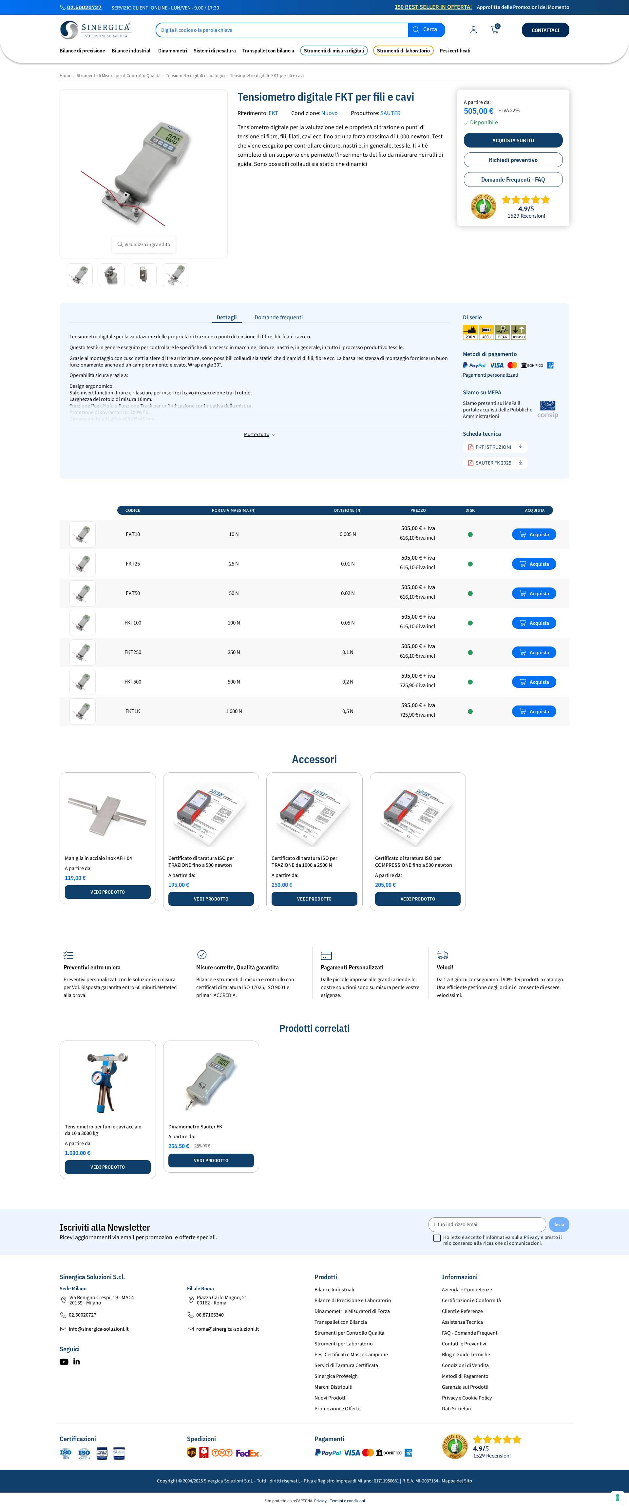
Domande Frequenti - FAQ (513, 179)
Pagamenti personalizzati (490, 375)
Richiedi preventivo (513, 160)
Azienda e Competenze (467, 1289)
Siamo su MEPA (482, 392)
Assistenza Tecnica (462, 1322)
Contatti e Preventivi (464, 1343)
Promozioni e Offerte (337, 1408)
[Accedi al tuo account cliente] (473, 30)
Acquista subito (513, 140)
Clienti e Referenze (462, 1311)
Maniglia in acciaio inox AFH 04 (98, 858)
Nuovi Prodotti (330, 1397)
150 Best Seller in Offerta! (433, 7)
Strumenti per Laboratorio (343, 1343)
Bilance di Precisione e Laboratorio (352, 1300)
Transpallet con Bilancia (340, 1322)
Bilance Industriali (334, 1289)
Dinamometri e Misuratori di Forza (352, 1311)
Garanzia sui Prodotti (465, 1387)
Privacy (532, 1237)
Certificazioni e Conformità (471, 1300)
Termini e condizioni (347, 1501)
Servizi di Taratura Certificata (346, 1365)
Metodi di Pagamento (465, 1376)
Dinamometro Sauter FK (195, 1126)
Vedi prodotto (107, 892)
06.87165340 (210, 1315)
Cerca (430, 30)
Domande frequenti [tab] (279, 317)
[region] (314, 615)
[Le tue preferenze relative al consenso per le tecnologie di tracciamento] (617, 1497)
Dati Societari (456, 1408)
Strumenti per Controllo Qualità (349, 1333)
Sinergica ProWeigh (336, 1376)
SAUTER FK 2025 (493, 463)
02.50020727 (84, 7)
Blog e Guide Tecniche (466, 1354)
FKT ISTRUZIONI (493, 447)
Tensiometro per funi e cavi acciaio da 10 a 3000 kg (103, 1130)
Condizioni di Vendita (465, 1365)
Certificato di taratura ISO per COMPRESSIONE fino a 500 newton (413, 862)
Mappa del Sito (457, 1481)
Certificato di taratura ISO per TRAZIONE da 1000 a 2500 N (304, 862)
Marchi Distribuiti (333, 1387)
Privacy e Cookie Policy (467, 1397)
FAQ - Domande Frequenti (470, 1333)
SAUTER (390, 113)
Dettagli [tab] (227, 317)
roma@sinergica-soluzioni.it (227, 1329)
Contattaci (546, 30)
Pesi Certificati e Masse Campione (351, 1354)
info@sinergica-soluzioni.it (99, 1329)
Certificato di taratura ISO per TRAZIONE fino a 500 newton (201, 862)
